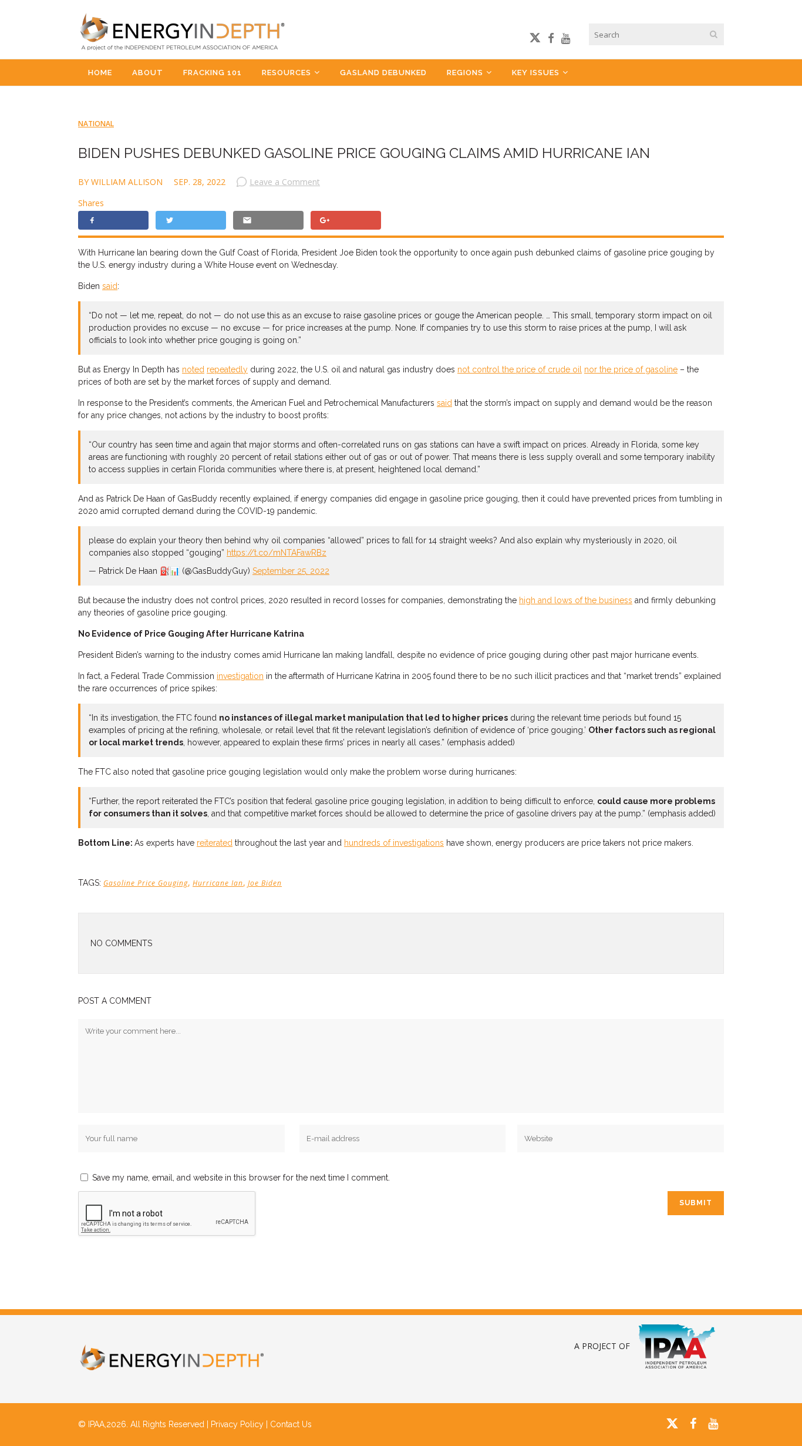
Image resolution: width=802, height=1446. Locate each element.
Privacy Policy (237, 1424)
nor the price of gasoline (631, 369)
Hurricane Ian (218, 883)
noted (193, 369)
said (109, 286)
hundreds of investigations (394, 843)
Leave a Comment (285, 181)
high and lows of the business (575, 600)
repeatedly (227, 369)
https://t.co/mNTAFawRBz (276, 552)
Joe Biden (265, 883)
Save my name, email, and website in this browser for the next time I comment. (241, 1177)
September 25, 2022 (290, 571)
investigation (240, 676)
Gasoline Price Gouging (145, 883)
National (96, 124)
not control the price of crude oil (519, 369)
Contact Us (291, 1424)
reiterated (214, 843)
